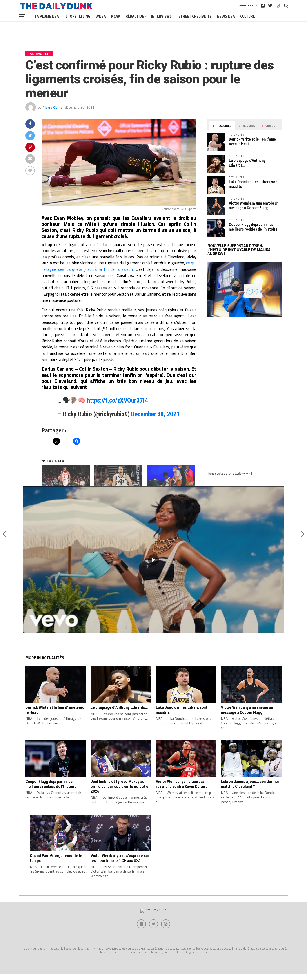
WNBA (101, 16)
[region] (153, 559)
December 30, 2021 (155, 414)
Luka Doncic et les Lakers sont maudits (254, 184)
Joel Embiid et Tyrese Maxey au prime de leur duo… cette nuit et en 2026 (121, 786)
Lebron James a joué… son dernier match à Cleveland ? (250, 784)
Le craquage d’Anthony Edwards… (247, 162)
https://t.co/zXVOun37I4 (117, 400)
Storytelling (78, 16)
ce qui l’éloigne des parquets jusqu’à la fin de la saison (119, 266)
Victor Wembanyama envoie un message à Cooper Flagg (253, 205)
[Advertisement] (244, 360)
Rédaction (135, 16)
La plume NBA (47, 16)
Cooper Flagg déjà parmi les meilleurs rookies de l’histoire (253, 226)
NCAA (115, 16)
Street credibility (195, 16)
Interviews (161, 16)
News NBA (226, 16)
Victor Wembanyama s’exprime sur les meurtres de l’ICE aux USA (120, 858)
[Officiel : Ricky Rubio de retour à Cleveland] (66, 478)
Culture (247, 16)
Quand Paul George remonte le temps (56, 858)
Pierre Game (52, 107)
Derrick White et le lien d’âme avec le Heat (252, 141)
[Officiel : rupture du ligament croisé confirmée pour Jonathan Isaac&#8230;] (171, 478)
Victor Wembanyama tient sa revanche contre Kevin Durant (181, 784)
